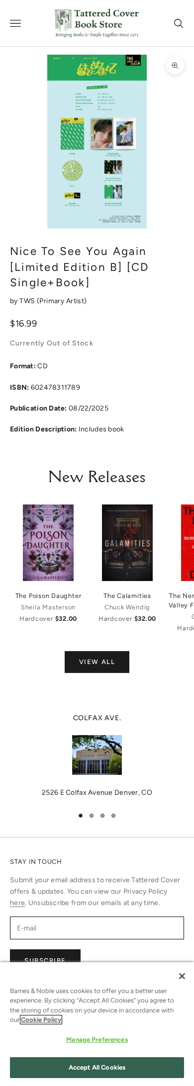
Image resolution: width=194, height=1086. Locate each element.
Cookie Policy (41, 1019)
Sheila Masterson (48, 607)
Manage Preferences (96, 1039)
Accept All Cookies (97, 1067)
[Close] (182, 976)
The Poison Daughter (48, 595)
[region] (97, 755)
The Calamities (127, 595)
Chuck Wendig (127, 607)
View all (97, 662)
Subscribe (45, 960)
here (17, 903)
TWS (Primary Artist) (53, 301)
